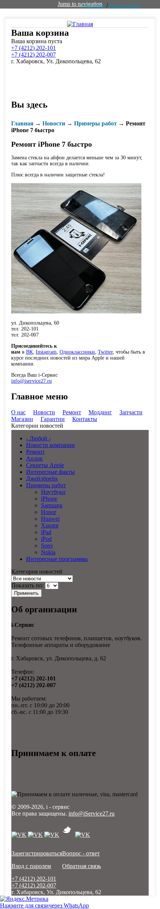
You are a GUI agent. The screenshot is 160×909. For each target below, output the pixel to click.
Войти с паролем (125, 6)
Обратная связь (81, 866)
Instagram (46, 352)
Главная (22, 123)
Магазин (22, 419)
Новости (53, 123)
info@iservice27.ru (31, 381)
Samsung (52, 505)
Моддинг (100, 412)
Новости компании (50, 445)
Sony (47, 545)
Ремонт (72, 412)
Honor (48, 512)
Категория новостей (37, 571)
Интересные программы (57, 559)
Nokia (48, 552)
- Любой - (38, 438)
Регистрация (93, 6)
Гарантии (53, 419)
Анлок (34, 458)
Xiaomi (49, 525)
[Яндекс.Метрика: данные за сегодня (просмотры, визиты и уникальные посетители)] (24, 899)
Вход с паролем (31, 866)
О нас (18, 412)
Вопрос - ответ (81, 853)
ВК (29, 352)
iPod (46, 539)
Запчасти (131, 412)
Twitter (105, 352)
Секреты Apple (45, 465)
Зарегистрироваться (37, 853)
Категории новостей (37, 425)
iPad (46, 532)
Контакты (84, 419)
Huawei (50, 519)
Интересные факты (50, 472)
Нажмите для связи (44, 905)
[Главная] (80, 23)
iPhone (49, 498)
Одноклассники (77, 352)
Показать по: (28, 585)
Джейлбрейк (42, 478)
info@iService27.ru (91, 813)
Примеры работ (95, 123)
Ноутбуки (53, 492)
